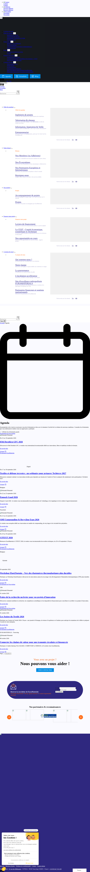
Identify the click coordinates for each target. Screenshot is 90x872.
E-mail (57, 688)
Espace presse (41, 866)
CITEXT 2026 (6, 537)
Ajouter (2, 451)
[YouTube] (3, 85)
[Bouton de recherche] (18, 93)
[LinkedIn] (1, 85)
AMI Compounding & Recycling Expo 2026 (19, 519)
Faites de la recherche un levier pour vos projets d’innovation (27, 597)
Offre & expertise (8, 107)
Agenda (2, 86)
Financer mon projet (9, 216)
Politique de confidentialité (23, 866)
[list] (45, 717)
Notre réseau (7, 148)
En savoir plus (4, 448)
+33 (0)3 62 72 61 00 (55, 869)
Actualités (3, 88)
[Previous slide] (9, 717)
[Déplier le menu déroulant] (14, 107)
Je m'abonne (59, 691)
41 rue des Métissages (15, 869)
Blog (1, 89)
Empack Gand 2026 (9, 497)
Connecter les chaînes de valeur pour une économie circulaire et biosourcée (34, 642)
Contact (34, 866)
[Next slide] (81, 717)
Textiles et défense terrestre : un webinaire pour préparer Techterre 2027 (33, 473)
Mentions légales (10, 866)
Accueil (2, 866)
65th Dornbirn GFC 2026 (11, 442)
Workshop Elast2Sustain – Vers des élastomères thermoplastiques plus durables (35, 573)
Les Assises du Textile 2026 (12, 616)
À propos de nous (8, 252)
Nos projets (7, 187)
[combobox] (8, 94)
